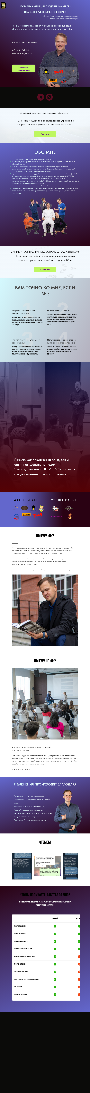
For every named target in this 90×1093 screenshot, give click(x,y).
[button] (23, 68)
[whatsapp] (49, 97)
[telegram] (40, 97)
